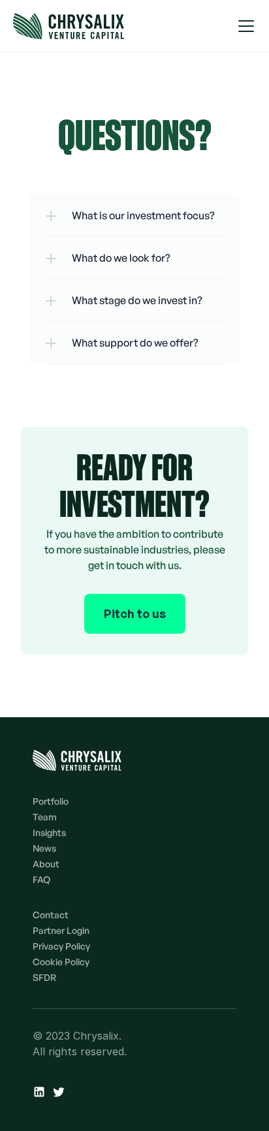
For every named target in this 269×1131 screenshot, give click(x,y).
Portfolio (51, 801)
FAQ (41, 879)
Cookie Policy (61, 961)
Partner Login (61, 930)
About (46, 863)
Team (45, 816)
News (44, 848)
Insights (49, 832)
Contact (51, 914)
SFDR (44, 977)
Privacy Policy (61, 946)
